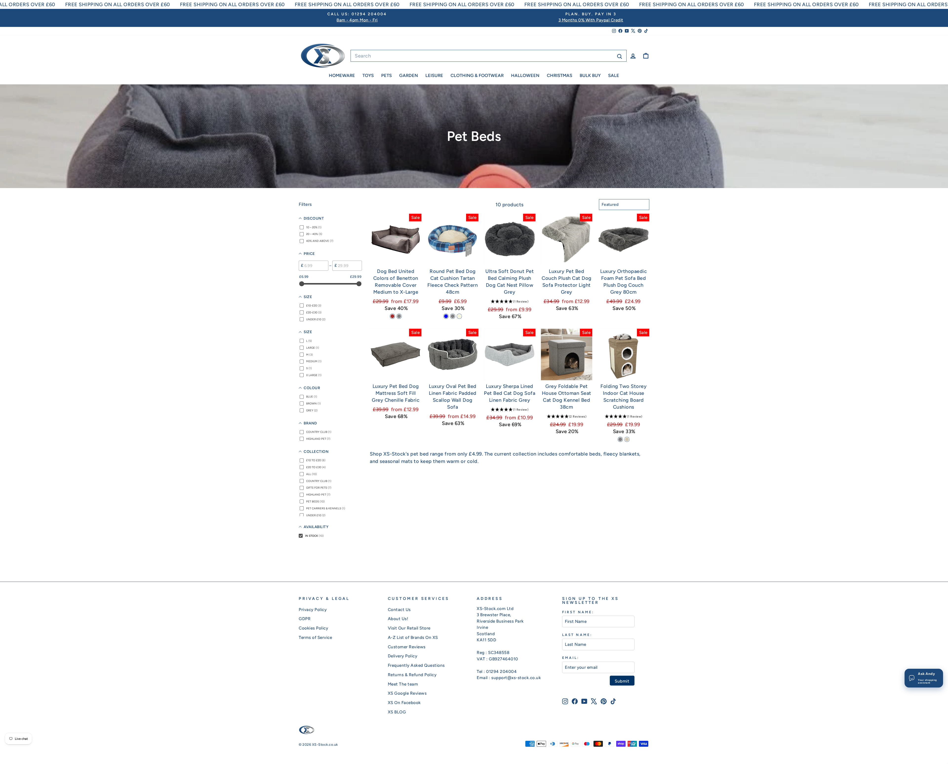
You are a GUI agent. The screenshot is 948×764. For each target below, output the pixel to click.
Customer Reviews (407, 646)
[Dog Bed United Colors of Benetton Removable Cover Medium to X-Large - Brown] (392, 316)
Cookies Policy (313, 628)
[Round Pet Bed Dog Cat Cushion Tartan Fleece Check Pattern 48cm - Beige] (459, 316)
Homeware (342, 75)
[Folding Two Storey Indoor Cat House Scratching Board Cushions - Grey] (620, 439)
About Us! (398, 618)
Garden (408, 75)
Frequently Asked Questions (416, 665)
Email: (570, 658)
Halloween (525, 75)
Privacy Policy (313, 609)
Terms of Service (315, 637)
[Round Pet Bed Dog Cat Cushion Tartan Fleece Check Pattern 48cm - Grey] (452, 316)
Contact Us (399, 609)
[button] (509, 301)
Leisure (434, 75)
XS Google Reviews (407, 693)
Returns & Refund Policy (412, 674)
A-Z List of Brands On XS (413, 637)
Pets (386, 75)
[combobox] (489, 56)
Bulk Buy (590, 75)
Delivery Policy (402, 655)
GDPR (305, 618)
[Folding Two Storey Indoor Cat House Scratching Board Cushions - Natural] (627, 439)
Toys (368, 75)
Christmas (559, 75)
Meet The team (403, 684)
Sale (613, 75)
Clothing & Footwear (477, 75)
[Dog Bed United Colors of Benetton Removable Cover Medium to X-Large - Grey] (399, 316)
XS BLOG (397, 711)
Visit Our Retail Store (409, 628)
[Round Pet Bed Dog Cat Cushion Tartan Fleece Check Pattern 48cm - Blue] (446, 316)
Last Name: (577, 635)
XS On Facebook (404, 702)
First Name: (578, 612)
